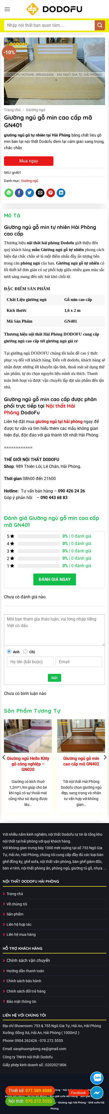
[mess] (96, 1092)
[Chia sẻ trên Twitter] (29, 193)
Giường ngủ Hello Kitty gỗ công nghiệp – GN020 (28, 764)
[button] (7, 9)
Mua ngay (28, 160)
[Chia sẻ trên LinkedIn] (61, 193)
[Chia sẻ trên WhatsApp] (8, 193)
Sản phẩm (15, 914)
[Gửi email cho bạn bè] (40, 193)
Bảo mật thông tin (21, 1001)
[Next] (105, 768)
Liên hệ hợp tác (19, 924)
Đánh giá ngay (55, 579)
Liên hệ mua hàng (21, 934)
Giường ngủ (35, 110)
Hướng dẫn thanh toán (25, 971)
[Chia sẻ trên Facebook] (19, 193)
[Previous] (4, 768)
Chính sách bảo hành (24, 981)
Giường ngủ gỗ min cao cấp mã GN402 (81, 761)
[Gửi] (100, 25)
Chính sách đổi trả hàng (26, 991)
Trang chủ (12, 110)
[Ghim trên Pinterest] (50, 193)
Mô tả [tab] (12, 215)
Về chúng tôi (17, 904)
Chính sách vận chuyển (28, 960)
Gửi (54, 678)
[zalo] (96, 1078)
